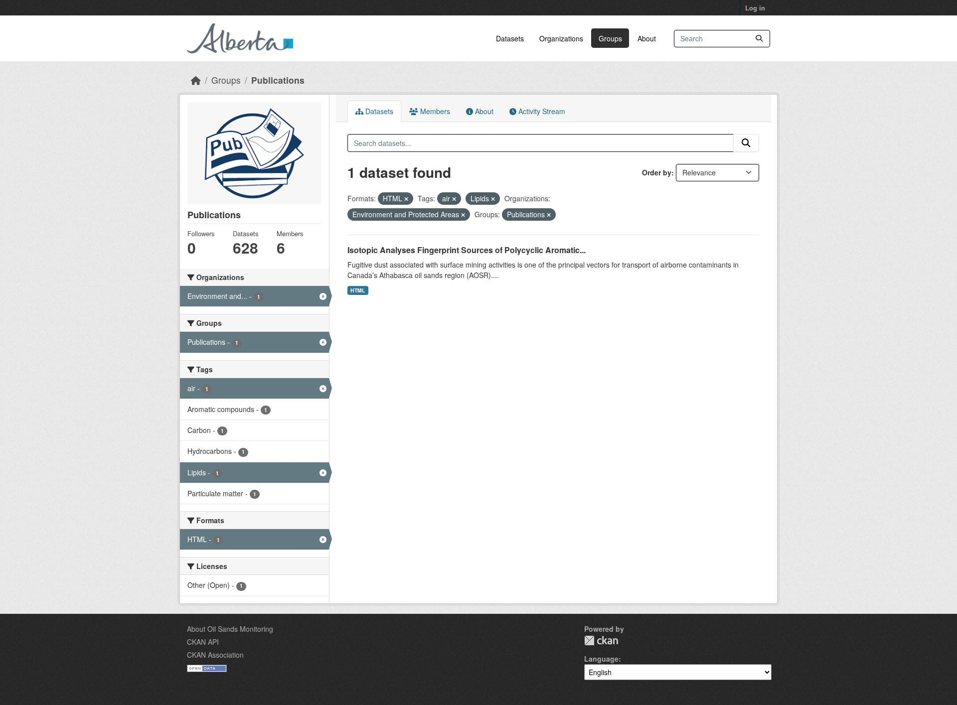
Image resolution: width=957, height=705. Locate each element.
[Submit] (759, 38)
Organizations (561, 38)
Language (601, 659)
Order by (656, 172)
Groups (610, 38)
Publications (278, 80)
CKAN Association (215, 655)
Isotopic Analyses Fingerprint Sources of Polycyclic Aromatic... (466, 250)
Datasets (510, 38)
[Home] (196, 80)
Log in (755, 7)
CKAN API (203, 642)
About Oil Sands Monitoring (230, 629)
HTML (357, 290)
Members (434, 111)
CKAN (601, 640)
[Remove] (406, 199)
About (647, 38)
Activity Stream (540, 111)
